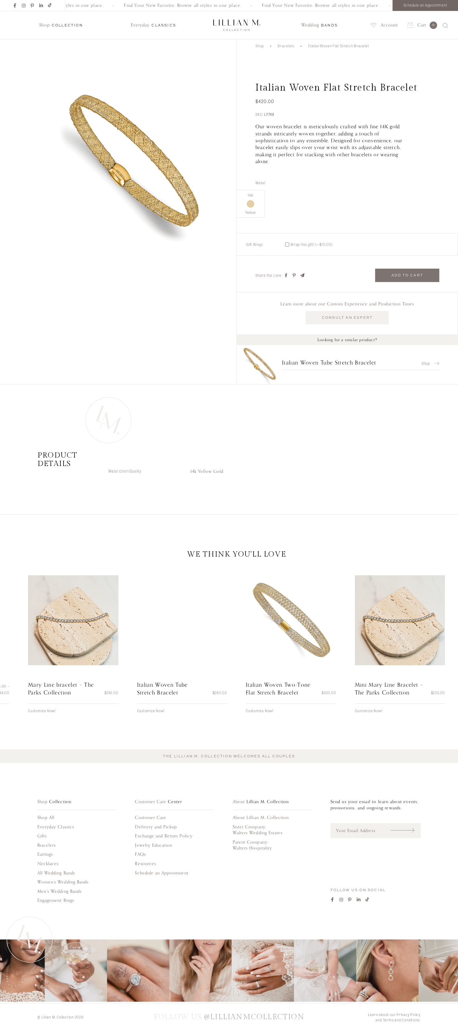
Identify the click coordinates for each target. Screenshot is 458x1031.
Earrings (45, 854)
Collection (61, 25)
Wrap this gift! (311, 244)
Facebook (15, 5)
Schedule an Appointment (425, 5)
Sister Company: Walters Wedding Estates (258, 830)
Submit (405, 830)
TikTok (50, 5)
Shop (259, 46)
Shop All (46, 817)
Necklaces (48, 863)
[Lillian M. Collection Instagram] (229, 971)
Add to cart (407, 275)
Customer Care (150, 817)
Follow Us (229, 1017)
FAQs (140, 854)
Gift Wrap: (254, 244)
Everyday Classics (55, 827)
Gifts (42, 836)
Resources (145, 863)
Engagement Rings (55, 900)
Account (389, 25)
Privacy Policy (409, 1014)
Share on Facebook (286, 275)
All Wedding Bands (56, 873)
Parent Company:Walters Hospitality (252, 845)
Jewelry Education (153, 845)
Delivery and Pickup (156, 827)
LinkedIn (41, 5)
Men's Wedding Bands (59, 891)
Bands (319, 25)
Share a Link (302, 275)
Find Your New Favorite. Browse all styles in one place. (172, 5)
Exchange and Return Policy (163, 836)
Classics (153, 25)
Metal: (260, 183)
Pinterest (33, 5)
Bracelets (286, 46)
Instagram (24, 5)
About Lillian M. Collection (261, 817)
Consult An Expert (347, 317)
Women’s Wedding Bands (62, 882)
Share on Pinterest (294, 275)
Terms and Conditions (401, 1020)
